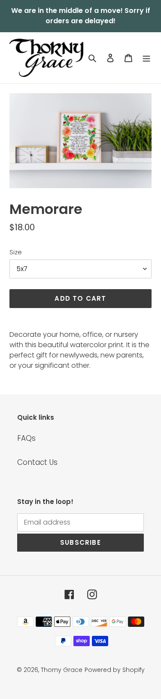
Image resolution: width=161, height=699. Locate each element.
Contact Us (37, 462)
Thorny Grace (61, 669)
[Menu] (146, 58)
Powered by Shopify (115, 669)
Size (15, 251)
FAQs (26, 438)
